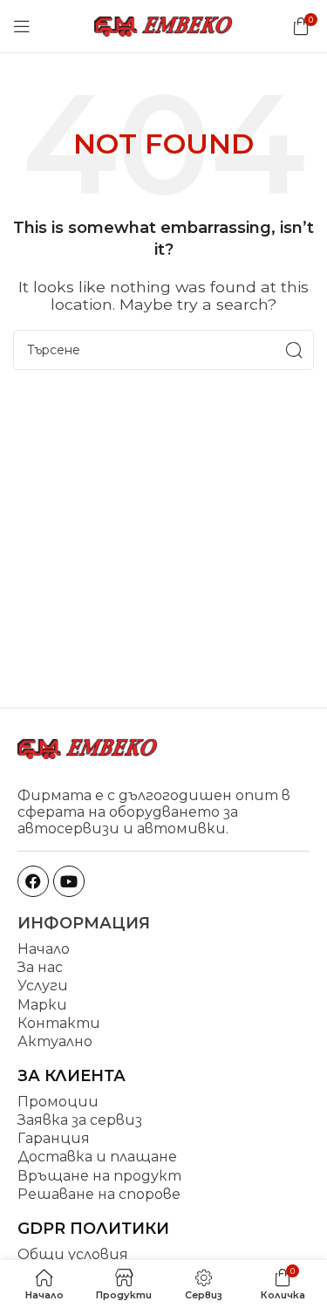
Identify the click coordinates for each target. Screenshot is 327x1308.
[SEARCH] (294, 350)
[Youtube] (69, 881)
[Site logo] (164, 25)
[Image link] (87, 747)
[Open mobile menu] (21, 26)
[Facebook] (33, 881)
